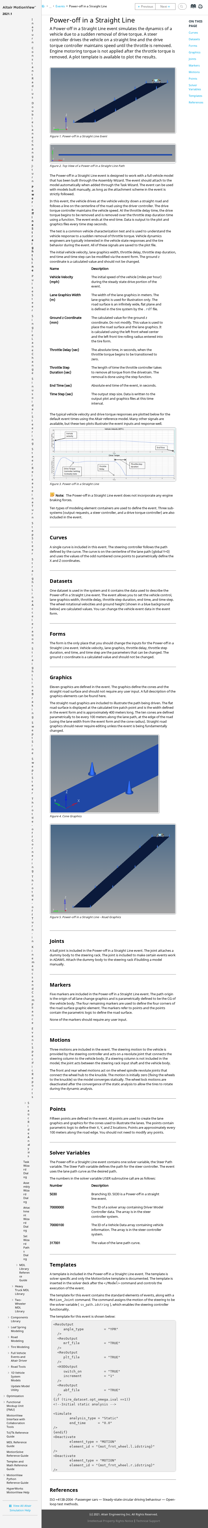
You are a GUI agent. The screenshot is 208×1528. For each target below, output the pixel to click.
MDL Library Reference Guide (24, 1272)
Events (60, 6)
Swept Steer (33, 776)
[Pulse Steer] (166, 6)
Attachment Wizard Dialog (26, 1219)
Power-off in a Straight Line (33, 228)
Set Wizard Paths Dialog (26, 1247)
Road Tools (18, 1366)
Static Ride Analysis (29, 1129)
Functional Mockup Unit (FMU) (15, 1405)
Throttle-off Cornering (32, 835)
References (196, 102)
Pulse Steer (32, 293)
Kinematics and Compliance (33, 985)
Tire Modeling (20, 1347)
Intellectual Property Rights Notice (110, 1521)
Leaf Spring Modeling (18, 1329)
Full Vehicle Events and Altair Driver (19, 1356)
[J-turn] (145, 6)
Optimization (15, 1396)
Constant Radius (32, 72)
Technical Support (148, 1521)
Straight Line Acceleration (32, 601)
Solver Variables (195, 87)
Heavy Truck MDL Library (22, 1290)
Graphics (194, 52)
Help (18, 1490)
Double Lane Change (33, 131)
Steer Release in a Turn (32, 483)
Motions (194, 72)
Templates (195, 96)
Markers (194, 65)
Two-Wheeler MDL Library (20, 1305)
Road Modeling (17, 1339)
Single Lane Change (32, 344)
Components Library (19, 1319)
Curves (193, 32)
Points (193, 78)
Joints (192, 59)
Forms (193, 46)
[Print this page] (200, 8)
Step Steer (32, 538)
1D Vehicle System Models (18, 1376)
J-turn (32, 173)
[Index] (192, 10)
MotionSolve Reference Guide (17, 1453)
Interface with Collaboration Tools (16, 1421)
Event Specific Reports (32, 1063)
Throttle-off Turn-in (32, 909)
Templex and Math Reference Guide (17, 1465)
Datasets (194, 39)
